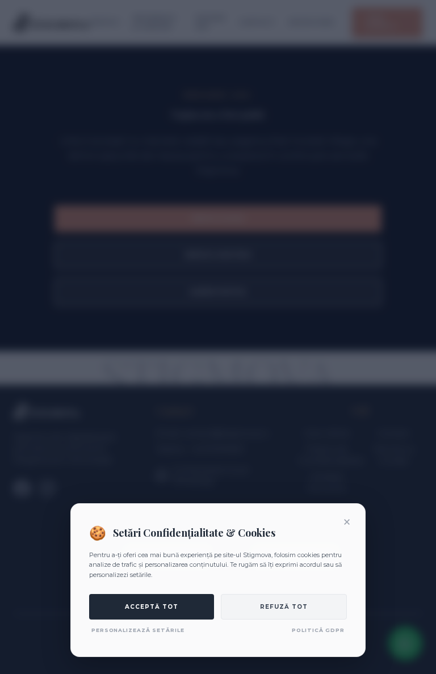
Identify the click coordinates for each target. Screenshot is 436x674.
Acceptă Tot (151, 606)
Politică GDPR (318, 630)
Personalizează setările (138, 630)
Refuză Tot (284, 606)
